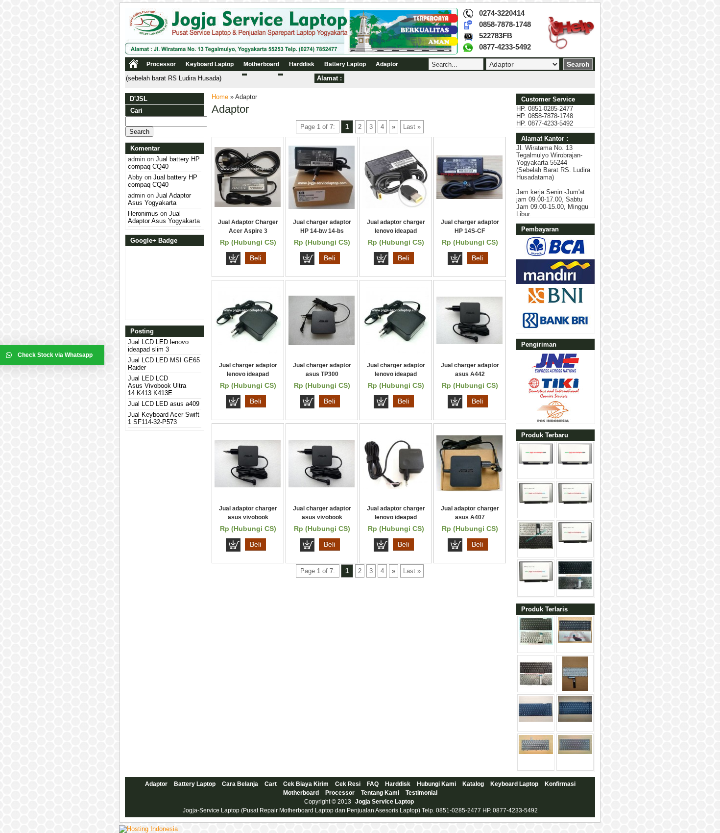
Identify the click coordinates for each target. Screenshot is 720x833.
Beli (255, 258)
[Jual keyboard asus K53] (575, 640)
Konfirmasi (560, 784)
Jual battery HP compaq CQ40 (164, 162)
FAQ (373, 784)
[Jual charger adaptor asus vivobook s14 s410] (321, 485)
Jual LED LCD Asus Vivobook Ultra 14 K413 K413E (157, 386)
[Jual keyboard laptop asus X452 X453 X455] (536, 642)
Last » (412, 126)
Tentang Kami (380, 792)
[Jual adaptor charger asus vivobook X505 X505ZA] (248, 485)
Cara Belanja (240, 784)
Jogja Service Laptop (384, 801)
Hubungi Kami (436, 784)
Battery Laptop (345, 64)
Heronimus (143, 213)
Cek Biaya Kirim (306, 784)
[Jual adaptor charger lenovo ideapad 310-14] (395, 487)
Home (220, 97)
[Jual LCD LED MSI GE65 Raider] (575, 462)
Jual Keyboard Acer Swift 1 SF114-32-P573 (163, 418)
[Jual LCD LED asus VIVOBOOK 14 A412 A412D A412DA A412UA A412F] (536, 580)
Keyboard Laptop (210, 64)
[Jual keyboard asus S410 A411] (575, 587)
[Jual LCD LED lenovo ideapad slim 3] (536, 462)
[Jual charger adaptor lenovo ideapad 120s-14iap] (248, 351)
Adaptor (387, 64)
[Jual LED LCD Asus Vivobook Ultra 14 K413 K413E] (536, 502)
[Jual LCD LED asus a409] (575, 502)
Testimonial (421, 792)
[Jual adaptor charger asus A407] (469, 489)
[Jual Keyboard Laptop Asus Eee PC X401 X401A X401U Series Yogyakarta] (536, 719)
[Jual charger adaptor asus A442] (469, 342)
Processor (161, 64)
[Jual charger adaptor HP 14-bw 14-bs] (321, 206)
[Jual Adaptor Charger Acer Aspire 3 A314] (248, 204)
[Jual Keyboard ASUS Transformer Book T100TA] (536, 688)
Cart (270, 784)
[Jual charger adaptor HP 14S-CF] (469, 197)
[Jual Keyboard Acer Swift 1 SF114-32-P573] (536, 547)
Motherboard (261, 64)
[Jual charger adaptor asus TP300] (321, 343)
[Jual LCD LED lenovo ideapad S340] (575, 541)
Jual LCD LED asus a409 (163, 403)
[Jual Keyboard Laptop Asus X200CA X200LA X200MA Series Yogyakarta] (575, 688)
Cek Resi (347, 784)
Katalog (473, 784)
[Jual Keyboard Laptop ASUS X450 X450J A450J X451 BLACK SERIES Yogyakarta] (575, 719)
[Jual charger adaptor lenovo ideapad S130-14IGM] (395, 351)
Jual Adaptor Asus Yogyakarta (159, 199)
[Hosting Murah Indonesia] (148, 829)
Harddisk (301, 64)
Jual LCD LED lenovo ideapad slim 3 (158, 345)
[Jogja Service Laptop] (291, 52)
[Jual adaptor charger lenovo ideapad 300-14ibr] (395, 206)
